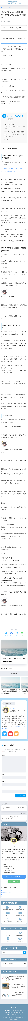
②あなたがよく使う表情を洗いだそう (14, 134)
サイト (4, 788)
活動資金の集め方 (20, 935)
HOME (15, 1007)
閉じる (10, 119)
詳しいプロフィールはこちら (14, 876)
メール (4, 781)
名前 (3, 774)
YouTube (10, 736)
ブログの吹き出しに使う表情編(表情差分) (15, 132)
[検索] (24, 952)
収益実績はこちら (13, 881)
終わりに (6, 139)
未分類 (10, 668)
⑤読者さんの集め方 (8, 921)
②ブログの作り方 (20, 909)
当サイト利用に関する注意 (14, 1014)
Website (16, 736)
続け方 (8, 941)
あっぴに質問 (20, 921)
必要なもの (8, 935)
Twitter (4, 736)
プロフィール (6, 1010)
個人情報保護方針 (18, 1012)
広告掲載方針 (8, 1012)
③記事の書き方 (8, 915)
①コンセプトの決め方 (8, 909)
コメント (5, 755)
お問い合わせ (15, 1010)
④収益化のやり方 (20, 915)
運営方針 (22, 1010)
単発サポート (20, 941)
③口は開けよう (9, 136)
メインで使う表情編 (9, 124)
